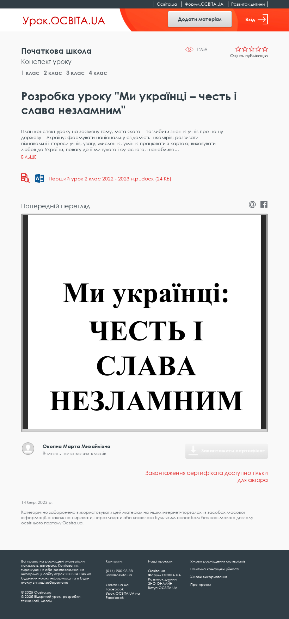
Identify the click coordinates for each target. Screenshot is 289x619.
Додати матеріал (200, 19)
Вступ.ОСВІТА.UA (162, 587)
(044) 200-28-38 (119, 571)
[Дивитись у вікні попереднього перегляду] (25, 178)
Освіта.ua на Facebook (117, 587)
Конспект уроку (46, 61)
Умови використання (208, 577)
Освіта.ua (167, 4)
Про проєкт (200, 584)
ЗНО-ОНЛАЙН (160, 583)
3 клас (75, 72)
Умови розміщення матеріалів (218, 561)
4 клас (98, 72)
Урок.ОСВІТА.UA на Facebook (123, 595)
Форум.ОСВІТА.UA (204, 4)
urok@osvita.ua (119, 575)
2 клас (53, 72)
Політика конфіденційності (214, 569)
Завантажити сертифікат (233, 450)
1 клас (30, 72)
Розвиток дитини (248, 4)
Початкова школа (56, 50)
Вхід (250, 19)
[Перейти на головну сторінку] (64, 20)
